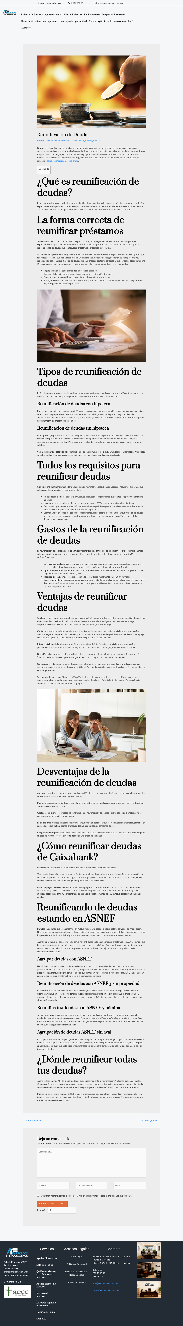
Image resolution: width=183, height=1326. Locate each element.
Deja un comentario (46, 140)
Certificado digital (45, 1312)
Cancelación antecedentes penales (39, 21)
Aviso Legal (76, 1256)
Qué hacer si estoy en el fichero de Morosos (46, 1274)
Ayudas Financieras (46, 1258)
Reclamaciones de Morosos (46, 1285)
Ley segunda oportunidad (73, 21)
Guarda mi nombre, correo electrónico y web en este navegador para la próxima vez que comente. (86, 1195)
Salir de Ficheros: (72, 14)
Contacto (26, 27)
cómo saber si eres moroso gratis (62, 160)
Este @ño (42, 1210)
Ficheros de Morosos (32, 14)
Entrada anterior (32, 1120)
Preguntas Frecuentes (113, 14)
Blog (130, 21)
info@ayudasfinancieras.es (105, 1283)
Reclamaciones (92, 14)
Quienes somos (53, 14)
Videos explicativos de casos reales (107, 21)
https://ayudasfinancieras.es (106, 1290)
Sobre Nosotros (44, 1264)
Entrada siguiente (150, 1120)
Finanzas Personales (67, 140)
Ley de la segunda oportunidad (46, 1304)
